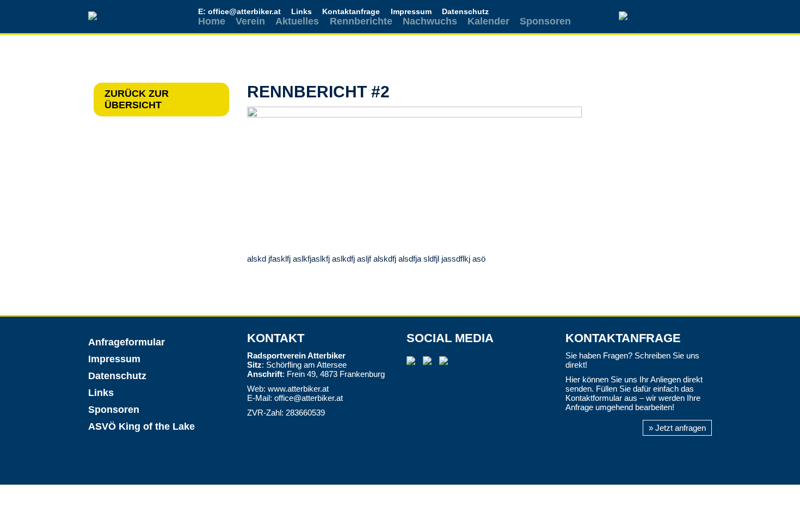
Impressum (411, 11)
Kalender (488, 21)
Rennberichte (361, 21)
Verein (250, 21)
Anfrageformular (126, 342)
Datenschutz (465, 11)
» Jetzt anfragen (677, 427)
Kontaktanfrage (351, 11)
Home (211, 21)
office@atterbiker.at (308, 398)
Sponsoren (545, 21)
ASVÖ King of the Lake (141, 426)
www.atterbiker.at (298, 388)
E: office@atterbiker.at (239, 11)
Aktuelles (297, 21)
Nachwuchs (430, 21)
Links (301, 11)
